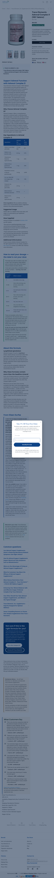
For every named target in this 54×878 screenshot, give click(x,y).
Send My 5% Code (27, 444)
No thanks (27, 448)
